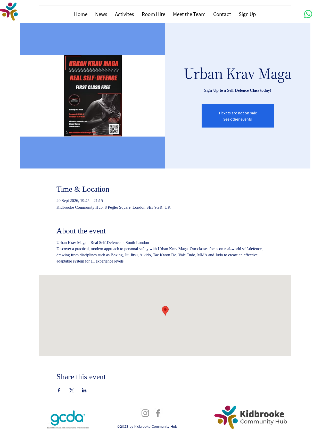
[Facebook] (158, 413)
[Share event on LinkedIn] (84, 390)
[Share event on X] (71, 390)
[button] (101, 14)
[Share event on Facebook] (58, 390)
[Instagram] (145, 413)
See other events (237, 119)
